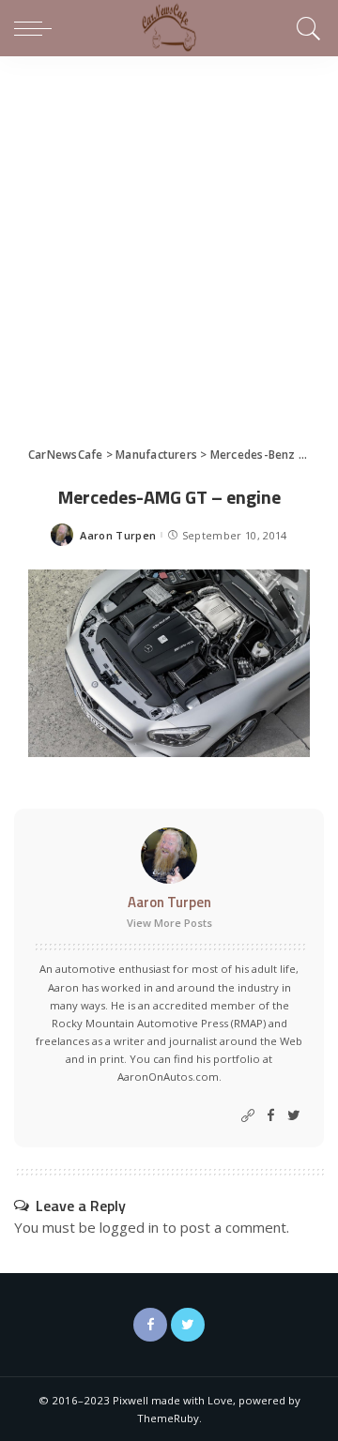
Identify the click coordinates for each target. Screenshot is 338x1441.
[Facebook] (271, 1116)
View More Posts (169, 923)
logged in (129, 1227)
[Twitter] (294, 1116)
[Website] (248, 1116)
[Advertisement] (169, 234)
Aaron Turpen (118, 535)
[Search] (305, 28)
